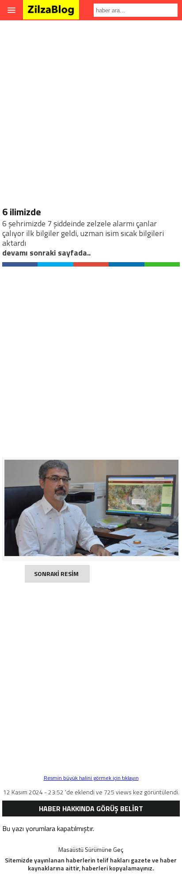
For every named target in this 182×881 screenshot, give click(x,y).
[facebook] (20, 264)
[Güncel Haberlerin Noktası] (51, 13)
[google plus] (91, 264)
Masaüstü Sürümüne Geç (90, 849)
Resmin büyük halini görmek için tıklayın (91, 778)
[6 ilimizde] (91, 553)
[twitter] (55, 264)
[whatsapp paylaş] (162, 264)
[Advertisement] (91, 115)
